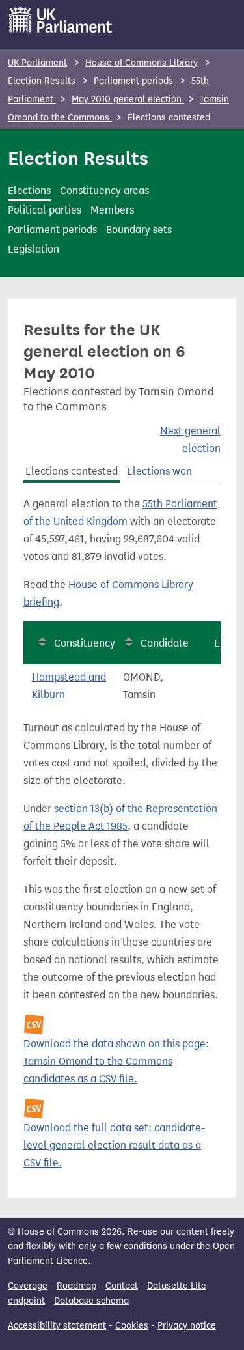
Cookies (131, 1325)
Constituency (84, 643)
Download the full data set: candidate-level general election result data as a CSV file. (114, 1145)
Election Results (41, 81)
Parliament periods (135, 81)
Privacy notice (186, 1325)
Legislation (33, 249)
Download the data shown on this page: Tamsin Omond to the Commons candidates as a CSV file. (116, 1061)
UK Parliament (37, 62)
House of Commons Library (141, 62)
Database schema (91, 1300)
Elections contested (71, 471)
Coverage (27, 1285)
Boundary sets (139, 229)
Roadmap (76, 1285)
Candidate (165, 643)
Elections (29, 190)
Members (112, 210)
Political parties (44, 210)
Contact (121, 1285)
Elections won (159, 471)
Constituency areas (104, 190)
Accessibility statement (57, 1325)
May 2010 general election (128, 99)
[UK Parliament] (61, 19)
